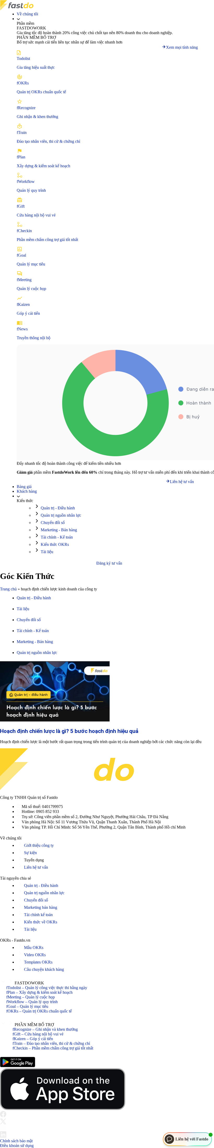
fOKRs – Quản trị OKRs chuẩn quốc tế (39, 1011)
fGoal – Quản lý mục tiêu (27, 1006)
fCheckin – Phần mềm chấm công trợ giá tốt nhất (53, 1048)
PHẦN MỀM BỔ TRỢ (34, 1024)
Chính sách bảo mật (16, 1141)
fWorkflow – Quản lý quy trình (32, 1001)
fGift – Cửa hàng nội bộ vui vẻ (38, 1034)
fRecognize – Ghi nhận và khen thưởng (45, 1029)
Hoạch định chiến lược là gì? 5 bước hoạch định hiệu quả (69, 731)
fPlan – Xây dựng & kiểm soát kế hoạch (39, 992)
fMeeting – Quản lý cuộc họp (30, 997)
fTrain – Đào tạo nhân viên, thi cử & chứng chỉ (51, 1043)
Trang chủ (8, 589)
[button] (107, 981)
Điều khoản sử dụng (17, 1145)
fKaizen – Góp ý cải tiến (33, 1038)
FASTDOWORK (29, 983)
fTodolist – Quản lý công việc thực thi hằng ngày (46, 987)
